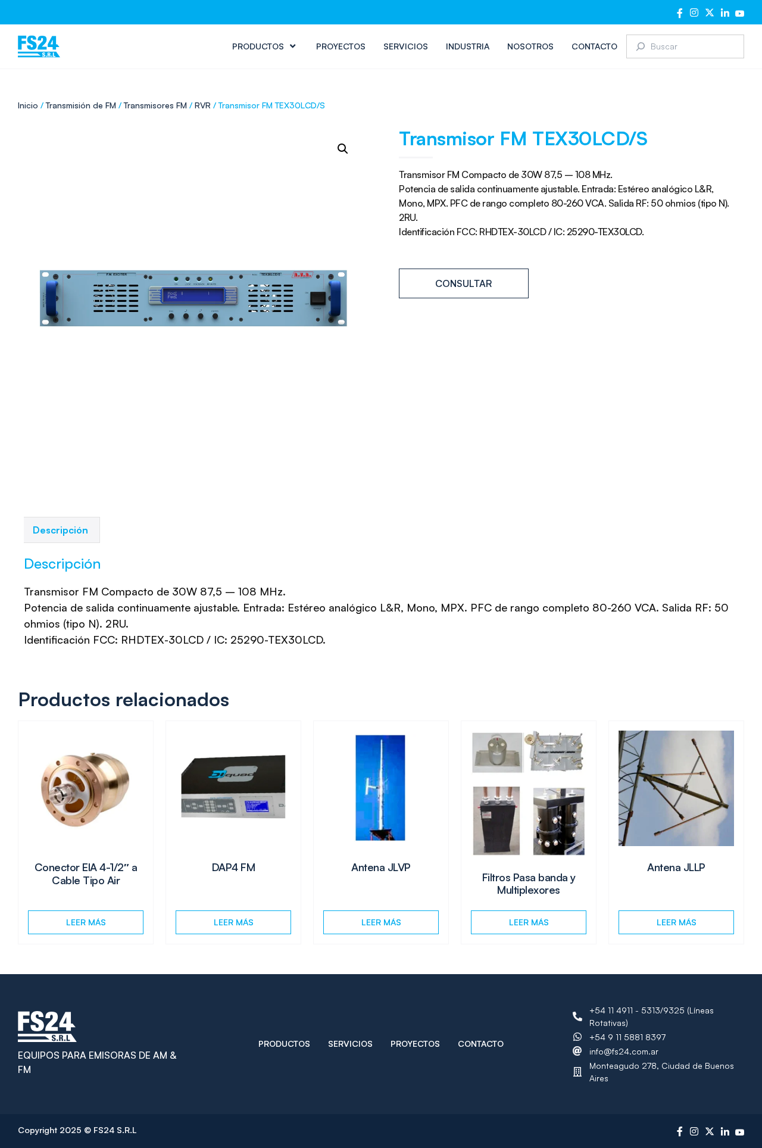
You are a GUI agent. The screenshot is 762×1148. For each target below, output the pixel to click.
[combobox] (685, 46)
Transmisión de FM (81, 105)
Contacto (594, 46)
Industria (467, 46)
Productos (258, 46)
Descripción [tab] (60, 530)
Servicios (405, 46)
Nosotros (530, 46)
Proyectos (341, 46)
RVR (203, 105)
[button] (343, 149)
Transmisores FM (155, 105)
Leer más (86, 922)
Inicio (28, 105)
